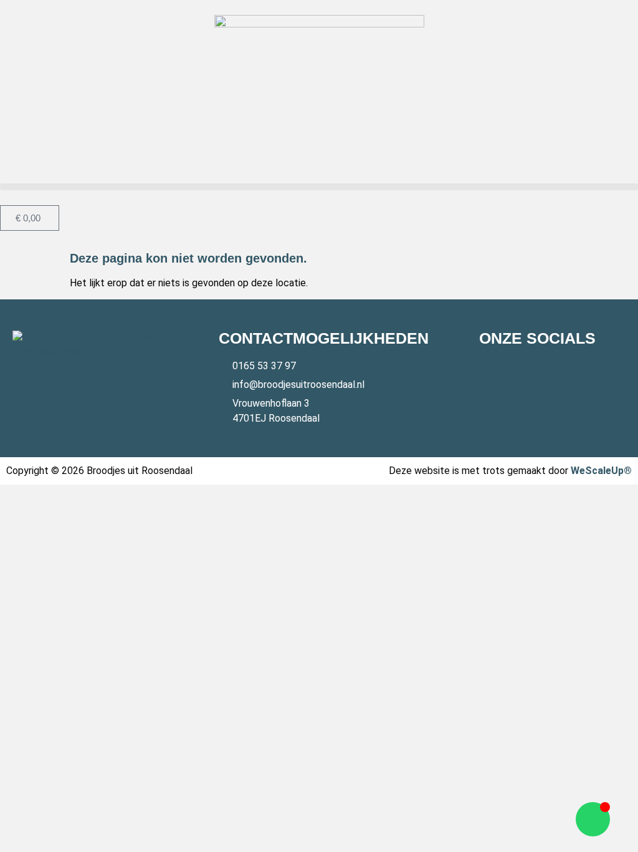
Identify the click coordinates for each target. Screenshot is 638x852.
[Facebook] (489, 369)
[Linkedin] (535, 369)
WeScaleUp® (601, 471)
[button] (319, 186)
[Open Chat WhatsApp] (593, 819)
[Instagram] (512, 369)
